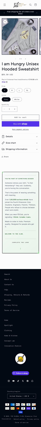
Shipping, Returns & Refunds (17, 295)
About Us (8, 279)
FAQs (6, 290)
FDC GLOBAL (15, 416)
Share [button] (6, 157)
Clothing (8, 330)
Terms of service (22, 422)
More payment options (20, 129)
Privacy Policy (11, 305)
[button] (4, 4)
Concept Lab (9, 341)
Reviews (7, 300)
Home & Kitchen (11, 336)
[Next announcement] (36, 12)
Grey (6, 99)
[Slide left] (15, 58)
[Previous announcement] (4, 12)
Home (6, 320)
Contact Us (9, 284)
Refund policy (19, 419)
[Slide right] (25, 58)
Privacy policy (33, 419)
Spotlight (8, 325)
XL (27, 90)
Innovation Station (12, 346)
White (17, 99)
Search (7, 274)
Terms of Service (11, 310)
